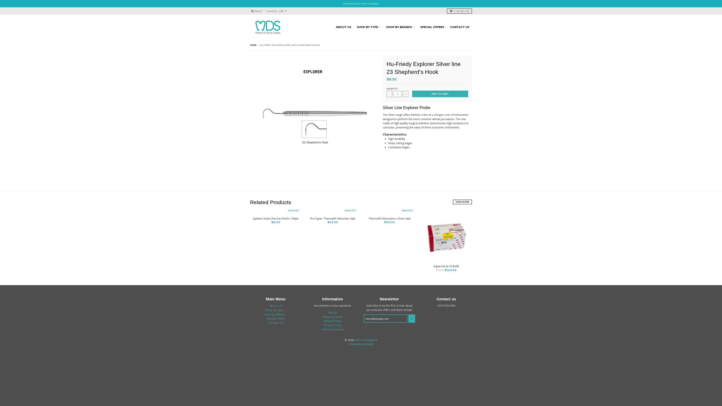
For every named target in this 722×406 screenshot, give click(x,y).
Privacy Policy (332, 325)
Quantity (392, 89)
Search (332, 312)
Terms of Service (333, 329)
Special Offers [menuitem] (432, 27)
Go (411, 318)
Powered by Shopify (361, 344)
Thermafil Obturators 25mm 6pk (389, 218)
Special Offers (276, 318)
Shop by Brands (274, 314)
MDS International (366, 340)
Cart (461, 11)
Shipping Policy (332, 317)
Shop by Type (274, 310)
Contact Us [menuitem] (459, 27)
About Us (276, 306)
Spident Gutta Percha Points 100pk (275, 218)
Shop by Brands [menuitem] (399, 27)
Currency (272, 11)
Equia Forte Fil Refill (446, 266)
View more (462, 202)
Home (253, 45)
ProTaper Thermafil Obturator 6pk (332, 218)
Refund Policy (332, 321)
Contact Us (275, 323)
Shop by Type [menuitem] (367, 27)
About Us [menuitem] (343, 27)
